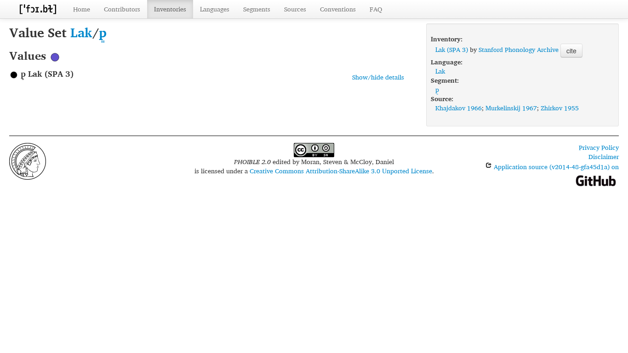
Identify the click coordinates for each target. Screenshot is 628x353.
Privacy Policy (599, 147)
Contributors (122, 9)
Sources (295, 9)
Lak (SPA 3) (451, 49)
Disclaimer (603, 156)
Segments (256, 9)
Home (81, 9)
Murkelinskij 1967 (511, 107)
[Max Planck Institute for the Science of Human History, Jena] (27, 160)
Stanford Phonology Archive (519, 49)
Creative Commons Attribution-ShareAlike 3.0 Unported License (341, 170)
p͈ (103, 32)
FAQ (376, 9)
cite (571, 50)
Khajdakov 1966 (458, 107)
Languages (214, 9)
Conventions (338, 9)
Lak (81, 32)
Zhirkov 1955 (560, 107)
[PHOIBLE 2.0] (37, 9)
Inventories (170, 9)
